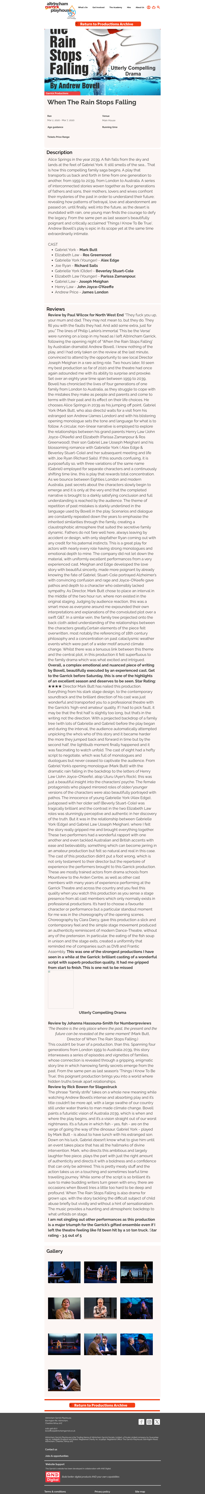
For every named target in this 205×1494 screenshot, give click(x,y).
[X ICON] (157, 1422)
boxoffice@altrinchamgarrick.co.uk (60, 1431)
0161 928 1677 (51, 1428)
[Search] (158, 7)
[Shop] (153, 7)
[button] (99, 7)
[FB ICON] (141, 1422)
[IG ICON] (149, 1422)
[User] (148, 7)
